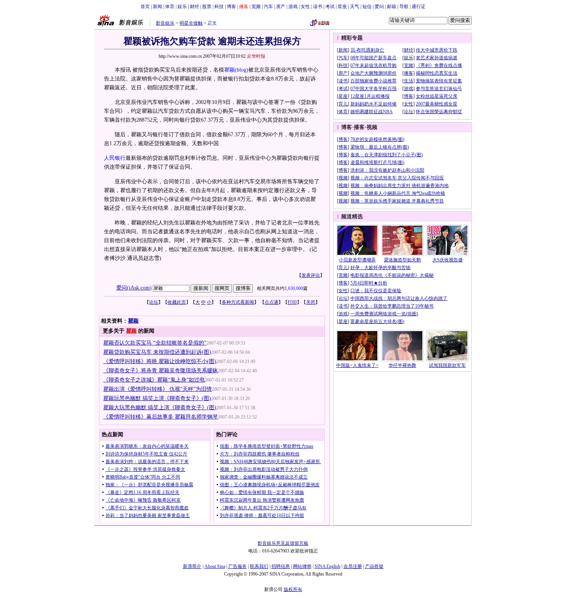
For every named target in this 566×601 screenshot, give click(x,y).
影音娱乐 (165, 23)
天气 (354, 6)
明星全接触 (191, 23)
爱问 (379, 6)
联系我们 (259, 566)
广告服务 (237, 566)
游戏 (293, 6)
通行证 (418, 6)
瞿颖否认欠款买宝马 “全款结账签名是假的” (154, 343)
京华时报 (256, 56)
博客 (231, 6)
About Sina (214, 566)
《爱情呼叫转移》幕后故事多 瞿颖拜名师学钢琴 (160, 417)
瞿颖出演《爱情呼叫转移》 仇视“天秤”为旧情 (157, 389)
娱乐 (182, 6)
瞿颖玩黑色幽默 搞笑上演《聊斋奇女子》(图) (157, 398)
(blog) (241, 70)
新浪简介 (192, 566)
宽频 (256, 6)
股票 (206, 6)
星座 (342, 6)
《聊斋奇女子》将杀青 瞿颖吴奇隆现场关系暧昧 (160, 370)
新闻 (157, 6)
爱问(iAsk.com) (134, 288)
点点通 (271, 302)
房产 (280, 6)
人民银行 (115, 158)
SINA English (327, 566)
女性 (305, 6)
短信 (367, 6)
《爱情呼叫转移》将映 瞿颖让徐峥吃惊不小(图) (159, 361)
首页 (145, 6)
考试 (330, 6)
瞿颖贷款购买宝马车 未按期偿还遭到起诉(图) (157, 352)
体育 (169, 6)
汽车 (268, 6)
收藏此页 (176, 302)
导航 (404, 6)
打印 (292, 302)
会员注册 (352, 566)
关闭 (310, 302)
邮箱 (391, 6)
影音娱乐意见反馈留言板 (283, 543)
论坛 (153, 302)
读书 (317, 6)
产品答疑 (374, 566)
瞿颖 (229, 70)
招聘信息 (280, 566)
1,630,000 (294, 288)
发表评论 (310, 275)
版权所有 (293, 589)
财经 (194, 6)
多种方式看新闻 (238, 302)
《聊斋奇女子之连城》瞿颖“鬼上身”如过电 (154, 380)
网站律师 (302, 566)
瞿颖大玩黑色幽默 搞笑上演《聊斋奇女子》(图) (159, 407)
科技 (219, 6)
